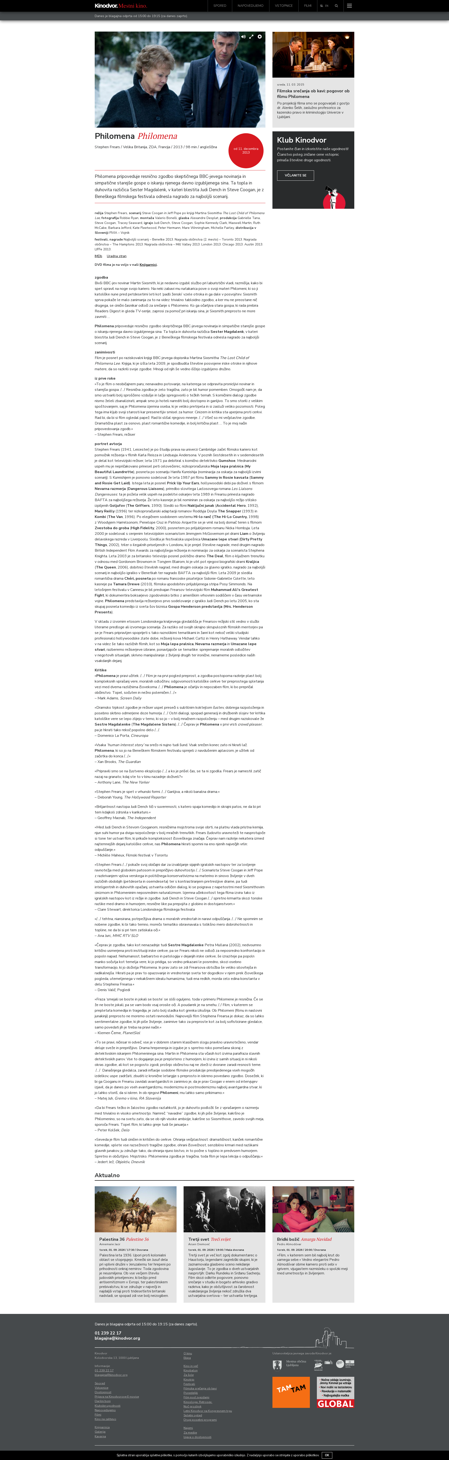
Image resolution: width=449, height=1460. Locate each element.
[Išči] (336, 6)
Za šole (189, 1375)
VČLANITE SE (295, 175)
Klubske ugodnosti (107, 1406)
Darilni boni (103, 1401)
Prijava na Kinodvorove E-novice (117, 1397)
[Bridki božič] (313, 1209)
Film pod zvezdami (196, 1397)
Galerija (100, 1432)
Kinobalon (191, 1370)
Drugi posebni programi (200, 1420)
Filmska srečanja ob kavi (200, 1388)
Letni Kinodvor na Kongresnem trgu (208, 1411)
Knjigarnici (148, 265)
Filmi (307, 6)
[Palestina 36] (136, 1209)
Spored (220, 6)
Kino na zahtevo (105, 1419)
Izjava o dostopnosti (197, 1437)
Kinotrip (189, 1379)
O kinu (188, 1353)
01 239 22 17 (108, 1333)
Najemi (188, 1428)
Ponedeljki (191, 1393)
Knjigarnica (102, 1427)
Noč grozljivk (192, 1406)
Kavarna (100, 1436)
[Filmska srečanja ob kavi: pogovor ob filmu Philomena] (313, 55)
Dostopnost (103, 1392)
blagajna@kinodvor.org (117, 1338)
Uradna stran (117, 256)
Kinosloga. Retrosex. (198, 1402)
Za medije (190, 1433)
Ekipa (187, 1358)
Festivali (189, 1384)
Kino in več (191, 1366)
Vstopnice (284, 6)
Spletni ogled (193, 1415)
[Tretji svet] (224, 1209)
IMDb (98, 256)
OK (327, 1455)
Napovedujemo (251, 6)
